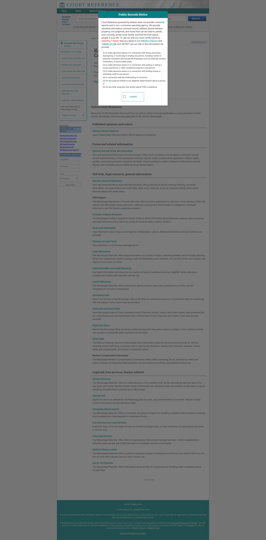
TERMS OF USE (109, 44)
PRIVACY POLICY (149, 41)
